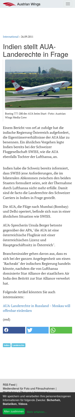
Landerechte (18, 345)
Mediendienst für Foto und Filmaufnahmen (29, 388)
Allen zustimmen (14, 411)
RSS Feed (9, 384)
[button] (14, 330)
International (10, 36)
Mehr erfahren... (37, 412)
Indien (7, 345)
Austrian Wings (28, 3)
